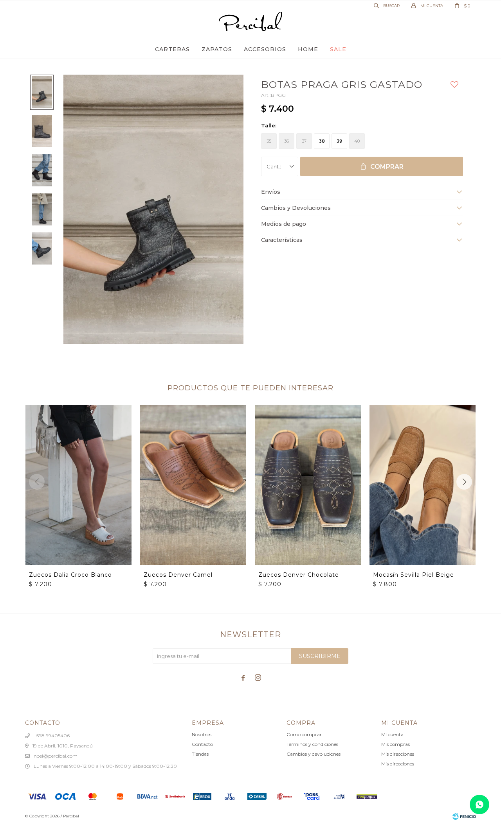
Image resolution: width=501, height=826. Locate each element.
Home (308, 49)
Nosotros (201, 734)
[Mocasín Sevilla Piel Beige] (422, 485)
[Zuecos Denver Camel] (193, 485)
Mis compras (395, 744)
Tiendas (200, 754)
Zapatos (217, 49)
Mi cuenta (392, 734)
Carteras (172, 49)
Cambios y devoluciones (314, 754)
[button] (464, 481)
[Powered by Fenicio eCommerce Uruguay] (464, 816)
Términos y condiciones (312, 744)
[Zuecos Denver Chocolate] (307, 485)
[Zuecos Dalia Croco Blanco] (78, 485)
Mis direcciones (397, 754)
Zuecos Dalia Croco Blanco (70, 574)
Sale (338, 49)
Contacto (202, 744)
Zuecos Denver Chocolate (298, 574)
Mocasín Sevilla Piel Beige (413, 574)
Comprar (387, 166)
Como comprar (304, 734)
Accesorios (265, 49)
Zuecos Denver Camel (178, 574)
